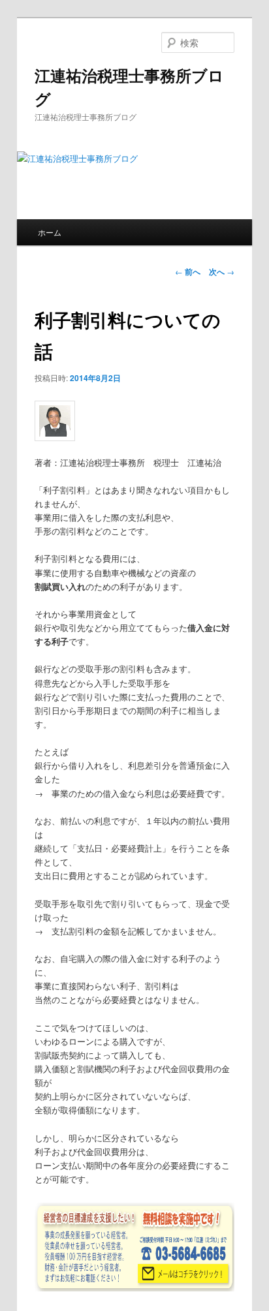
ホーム (49, 232)
